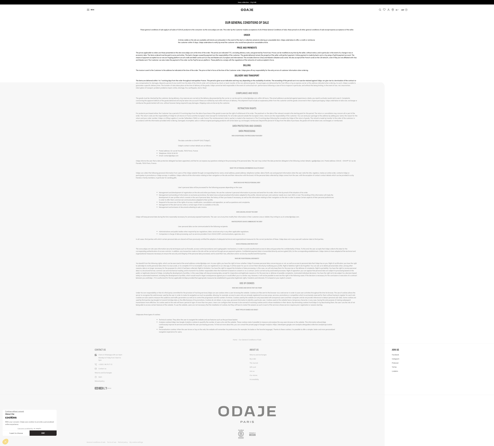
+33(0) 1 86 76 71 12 (105, 364)
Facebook (395, 354)
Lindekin (395, 371)
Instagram (395, 359)
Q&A (100, 377)
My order (253, 359)
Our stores (253, 375)
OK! (43, 433)
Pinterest (395, 363)
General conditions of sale (96, 442)
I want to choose (16, 433)
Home (235, 340)
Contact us (102, 368)
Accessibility (254, 379)
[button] (5, 442)
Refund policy (99, 381)
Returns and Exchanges (103, 372)
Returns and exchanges (258, 354)
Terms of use (111, 442)
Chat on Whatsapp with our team (110, 357)
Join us (252, 371)
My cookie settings (136, 442)
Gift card (253, 367)
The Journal (254, 363)
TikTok (394, 367)
